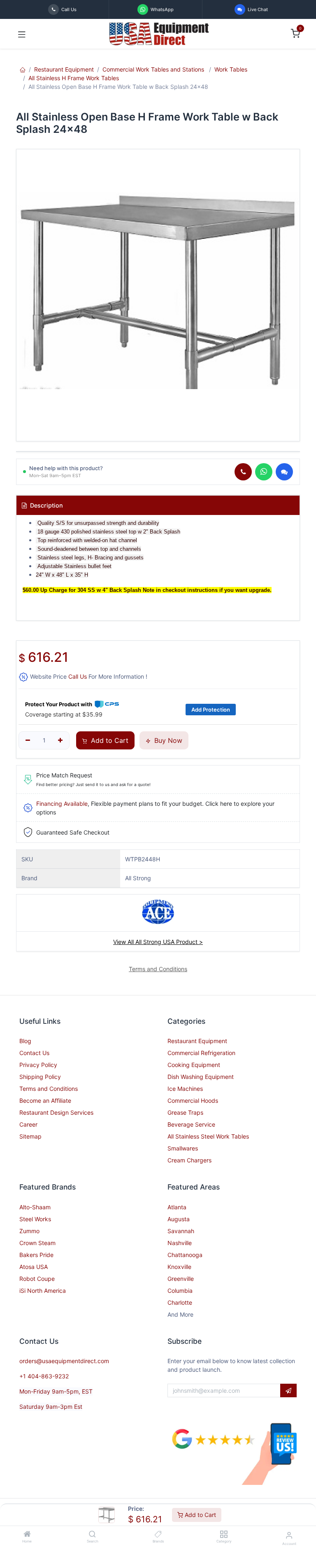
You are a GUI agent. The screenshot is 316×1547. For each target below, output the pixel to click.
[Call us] (243, 471)
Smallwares (182, 1148)
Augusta (178, 1218)
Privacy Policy (38, 1064)
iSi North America (42, 1290)
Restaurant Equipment (64, 69)
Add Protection (210, 709)
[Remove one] (27, 740)
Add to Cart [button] (108, 740)
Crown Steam (37, 1242)
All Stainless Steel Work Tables (208, 1136)
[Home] (27, 1534)
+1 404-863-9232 (44, 1376)
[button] (288, 1391)
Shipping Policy (40, 1076)
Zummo (29, 1230)
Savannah (180, 1230)
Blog (25, 1040)
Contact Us (34, 1052)
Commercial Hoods (192, 1100)
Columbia (180, 1290)
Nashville (179, 1242)
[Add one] (60, 740)
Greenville (180, 1278)
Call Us (77, 676)
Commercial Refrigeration (201, 1052)
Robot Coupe (37, 1278)
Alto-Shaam (35, 1207)
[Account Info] (289, 1535)
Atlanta (176, 1207)
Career (28, 1124)
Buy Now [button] (167, 740)
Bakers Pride (36, 1254)
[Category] (224, 1534)
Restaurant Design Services (56, 1112)
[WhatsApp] (263, 471)
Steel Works (35, 1218)
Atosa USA (33, 1266)
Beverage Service (191, 1124)
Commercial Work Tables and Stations (154, 69)
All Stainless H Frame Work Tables (73, 77)
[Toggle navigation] (22, 34)
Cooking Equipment (193, 1064)
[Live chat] (284, 471)
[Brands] (158, 1534)
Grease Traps (185, 1112)
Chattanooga (184, 1254)
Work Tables (230, 69)
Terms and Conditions (48, 1088)
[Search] (92, 1534)
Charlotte (179, 1302)
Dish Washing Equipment (200, 1076)
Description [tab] (45, 505)
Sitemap (30, 1136)
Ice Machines (185, 1088)
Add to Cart (199, 1514)
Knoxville (179, 1266)
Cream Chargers (189, 1160)
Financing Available (62, 803)
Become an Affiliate (45, 1100)
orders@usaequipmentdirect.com (64, 1360)
